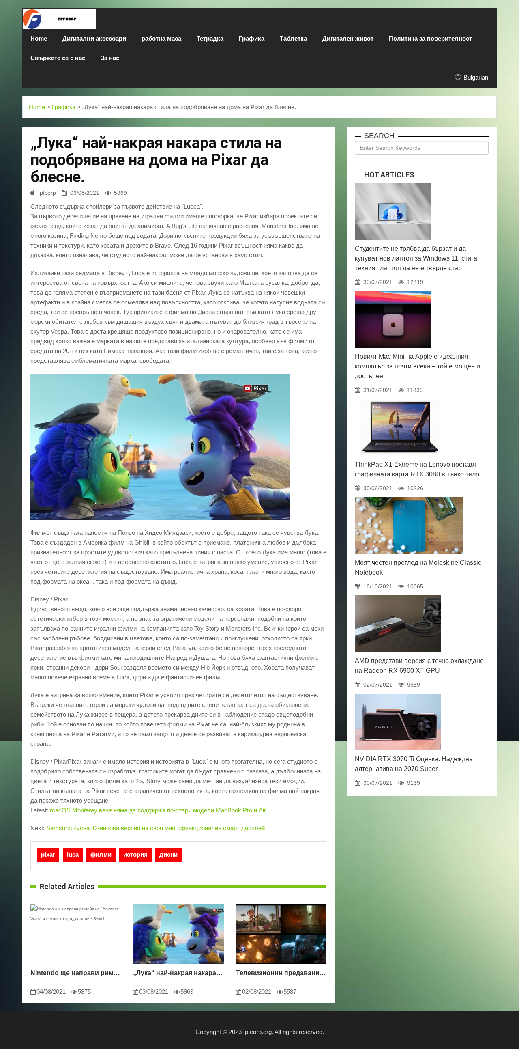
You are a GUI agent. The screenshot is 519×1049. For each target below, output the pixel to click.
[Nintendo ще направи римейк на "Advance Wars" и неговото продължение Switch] (75, 904)
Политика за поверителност (430, 38)
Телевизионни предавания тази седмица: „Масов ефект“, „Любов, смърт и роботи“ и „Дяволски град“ (281, 972)
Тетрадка (210, 38)
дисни (168, 854)
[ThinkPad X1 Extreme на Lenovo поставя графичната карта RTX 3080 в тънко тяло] (400, 399)
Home (38, 38)
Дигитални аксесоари (94, 38)
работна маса (161, 38)
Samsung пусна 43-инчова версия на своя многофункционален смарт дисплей (155, 828)
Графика (251, 38)
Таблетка (293, 38)
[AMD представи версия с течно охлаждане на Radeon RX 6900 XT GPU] (398, 595)
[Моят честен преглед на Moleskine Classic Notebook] (409, 497)
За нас (110, 57)
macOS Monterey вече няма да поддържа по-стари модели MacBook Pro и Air (158, 810)
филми (101, 854)
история (135, 854)
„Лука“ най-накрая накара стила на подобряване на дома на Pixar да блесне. (178, 972)
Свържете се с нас (57, 57)
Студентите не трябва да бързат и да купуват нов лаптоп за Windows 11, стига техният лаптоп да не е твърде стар (416, 258)
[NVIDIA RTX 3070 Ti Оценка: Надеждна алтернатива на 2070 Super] (398, 693)
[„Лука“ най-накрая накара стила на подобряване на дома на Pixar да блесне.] (178, 904)
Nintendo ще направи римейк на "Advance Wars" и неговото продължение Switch (75, 972)
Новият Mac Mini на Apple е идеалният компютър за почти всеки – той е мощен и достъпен (417, 366)
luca (73, 854)
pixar (48, 854)
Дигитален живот (347, 38)
